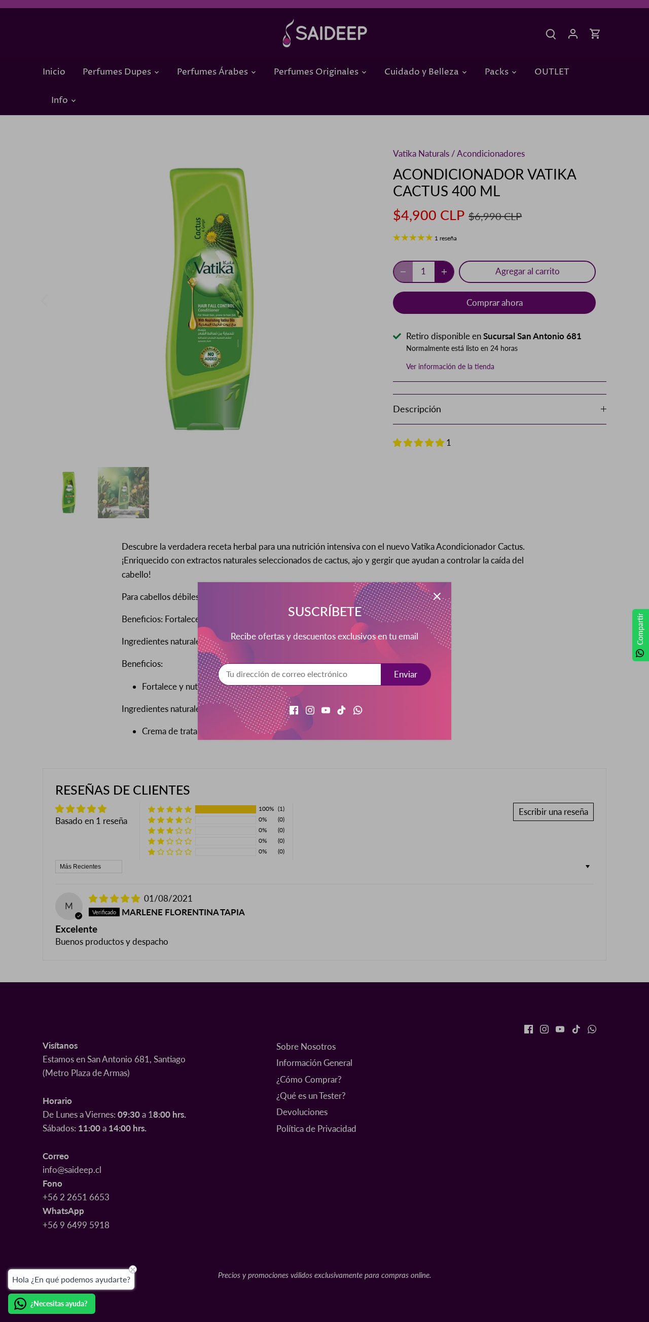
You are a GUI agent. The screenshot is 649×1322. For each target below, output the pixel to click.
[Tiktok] (341, 709)
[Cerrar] (437, 596)
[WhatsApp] (357, 709)
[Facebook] (294, 709)
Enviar (405, 674)
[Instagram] (310, 709)
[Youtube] (325, 709)
